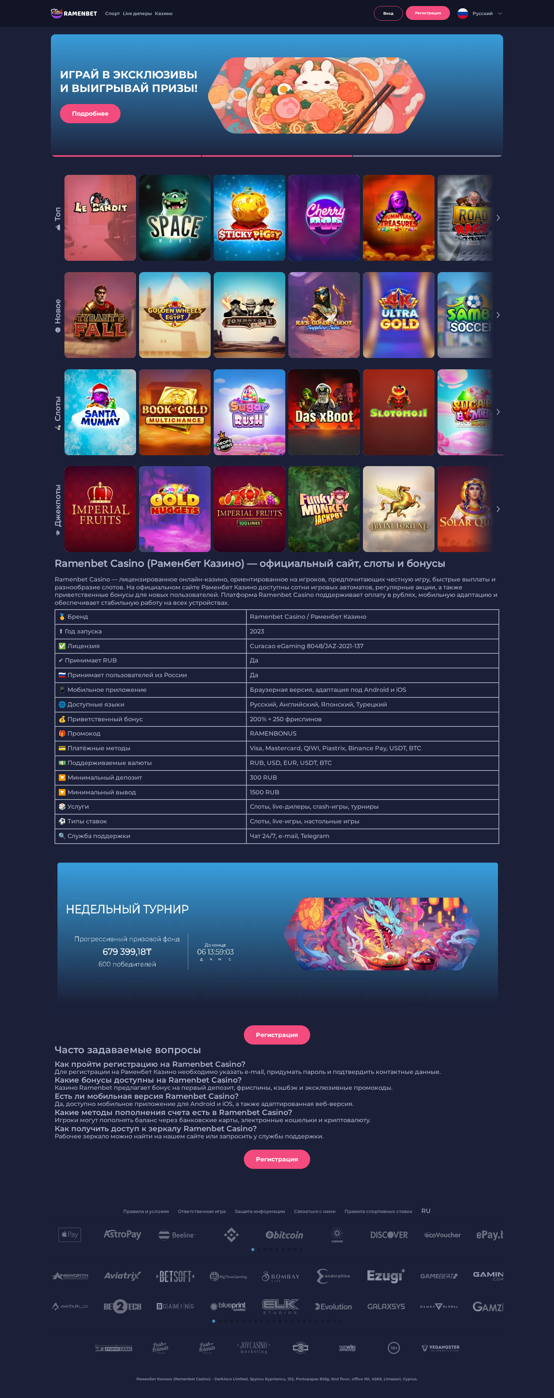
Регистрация (277, 1035)
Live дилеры (137, 13)
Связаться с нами (314, 1211)
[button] (252, 1249)
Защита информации (260, 1211)
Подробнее (90, 113)
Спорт (112, 13)
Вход (388, 13)
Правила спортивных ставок (378, 1211)
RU (426, 1210)
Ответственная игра (202, 1211)
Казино (164, 13)
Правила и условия (146, 1211)
